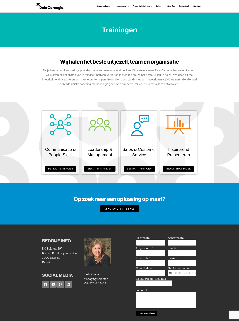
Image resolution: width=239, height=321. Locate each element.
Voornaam (144, 238)
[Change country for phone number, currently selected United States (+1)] (171, 273)
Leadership (121, 6)
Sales (158, 6)
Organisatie (144, 248)
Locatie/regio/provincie (152, 279)
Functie (173, 248)
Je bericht (142, 290)
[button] (111, 6)
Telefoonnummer (179, 269)
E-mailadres (145, 269)
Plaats (172, 258)
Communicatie (103, 6)
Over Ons (171, 6)
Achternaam (177, 238)
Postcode (143, 258)
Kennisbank (184, 6)
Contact (197, 6)
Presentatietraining (141, 6)
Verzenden (146, 313)
